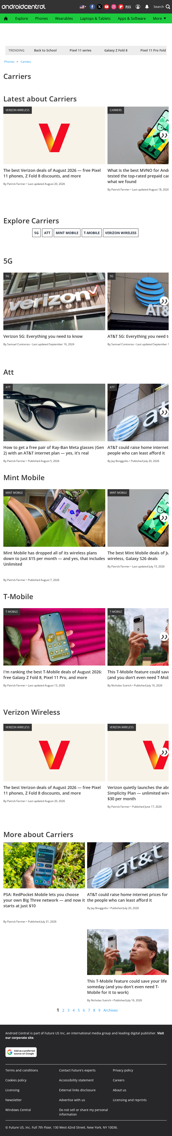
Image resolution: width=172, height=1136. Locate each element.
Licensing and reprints (130, 1100)
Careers (119, 1080)
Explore (21, 18)
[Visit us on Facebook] (92, 6)
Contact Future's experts (77, 1070)
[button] (162, 6)
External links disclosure (77, 1090)
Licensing (12, 1090)
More (157, 18)
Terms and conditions (21, 1070)
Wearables (64, 18)
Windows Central (18, 1110)
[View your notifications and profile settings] (146, 6)
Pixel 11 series (80, 50)
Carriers (26, 62)
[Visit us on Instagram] (113, 6)
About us (119, 1090)
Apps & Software (132, 18)
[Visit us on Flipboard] (121, 6)
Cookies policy (15, 1080)
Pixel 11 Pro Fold (153, 50)
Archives (110, 1010)
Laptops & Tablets (95, 18)
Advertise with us (72, 1100)
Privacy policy (123, 1070)
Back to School (45, 50)
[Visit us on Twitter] (99, 6)
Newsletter (13, 1100)
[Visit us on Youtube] (106, 6)
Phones (41, 18)
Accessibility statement (76, 1080)
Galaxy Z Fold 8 (115, 50)
